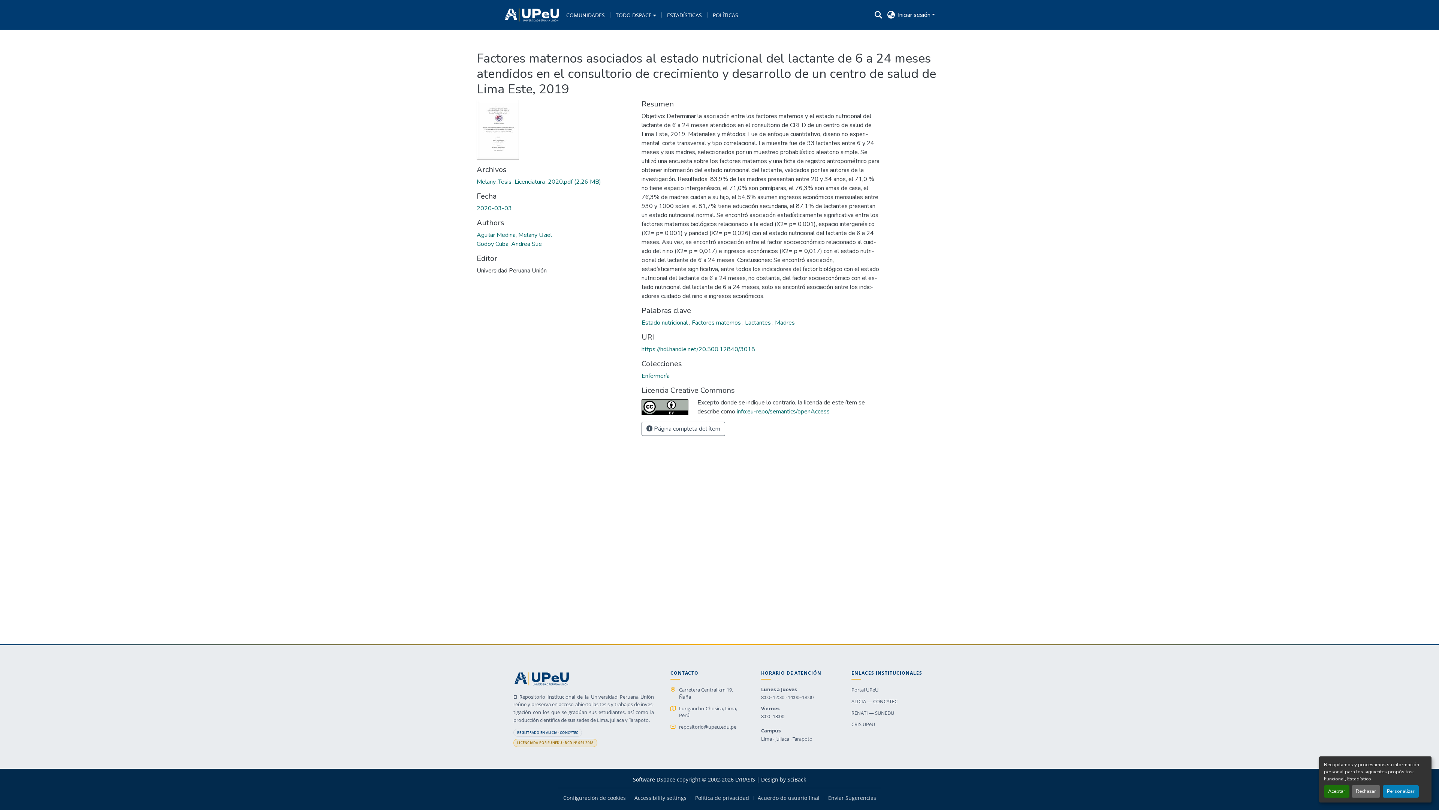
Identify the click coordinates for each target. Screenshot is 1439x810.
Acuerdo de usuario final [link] (789, 798)
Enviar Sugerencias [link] (852, 798)
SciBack (796, 779)
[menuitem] (636, 15)
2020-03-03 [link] (494, 208)
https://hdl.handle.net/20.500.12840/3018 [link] (698, 349)
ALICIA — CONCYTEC (874, 701)
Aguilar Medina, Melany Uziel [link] (514, 235)
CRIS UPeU (863, 724)
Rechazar (1366, 791)
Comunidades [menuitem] (585, 15)
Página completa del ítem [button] (686, 429)
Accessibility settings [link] (660, 798)
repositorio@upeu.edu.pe (707, 726)
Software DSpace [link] (654, 779)
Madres (785, 323)
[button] (532, 15)
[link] (555, 181)
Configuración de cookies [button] (594, 798)
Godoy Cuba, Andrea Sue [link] (509, 244)
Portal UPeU (864, 689)
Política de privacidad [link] (722, 798)
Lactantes (758, 323)
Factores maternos (717, 323)
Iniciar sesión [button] (915, 15)
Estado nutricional (665, 323)
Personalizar (1401, 791)
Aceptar (1336, 791)
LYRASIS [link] (745, 779)
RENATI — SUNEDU (872, 713)
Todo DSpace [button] (634, 15)
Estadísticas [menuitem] (684, 15)
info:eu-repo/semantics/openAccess (783, 411)
